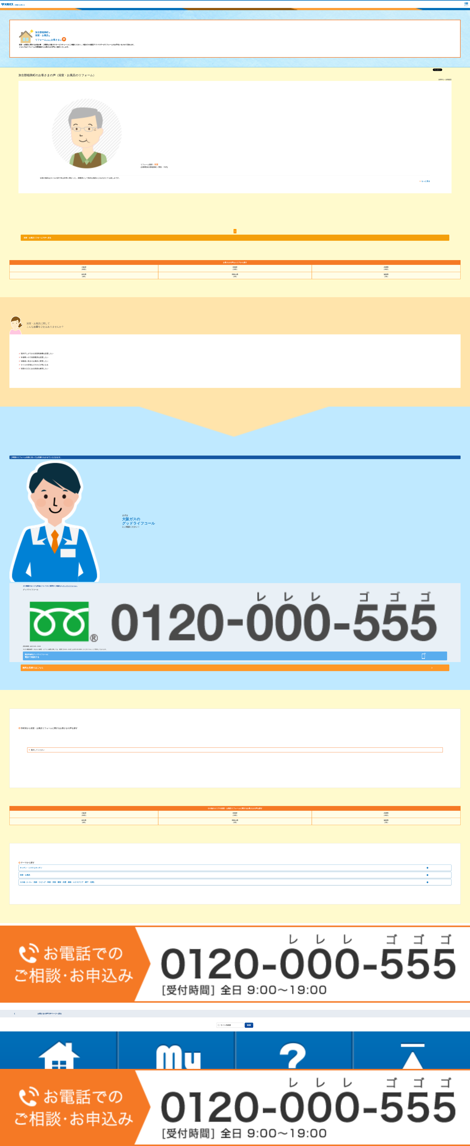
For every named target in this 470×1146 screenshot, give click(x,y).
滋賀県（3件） (386, 275)
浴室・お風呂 (25, 875)
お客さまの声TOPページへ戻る (50, 1014)
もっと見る (425, 181)
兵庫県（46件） (386, 268)
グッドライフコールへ (70, 586)
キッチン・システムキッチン (31, 868)
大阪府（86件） (84, 268)
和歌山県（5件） (235, 275)
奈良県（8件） (84, 275)
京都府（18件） (235, 268)
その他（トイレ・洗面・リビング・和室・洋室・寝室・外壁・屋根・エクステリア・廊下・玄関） (57, 882)
